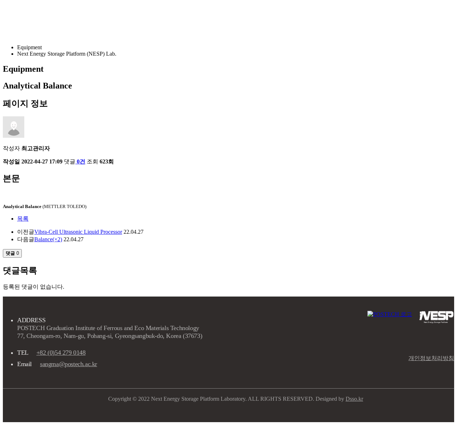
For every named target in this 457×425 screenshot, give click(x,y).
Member (310, 20)
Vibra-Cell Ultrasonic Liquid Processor (78, 232)
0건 (81, 161)
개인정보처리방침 (431, 358)
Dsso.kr (354, 399)
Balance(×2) (48, 239)
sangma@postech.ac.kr (68, 364)
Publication (356, 20)
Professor (267, 20)
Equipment (405, 20)
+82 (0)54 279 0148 (61, 352)
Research (223, 20)
